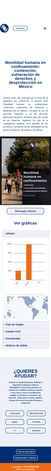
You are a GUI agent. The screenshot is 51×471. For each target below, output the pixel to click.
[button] (45, 28)
